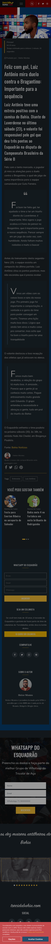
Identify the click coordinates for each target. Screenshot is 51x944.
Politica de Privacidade (35, 932)
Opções (11, 939)
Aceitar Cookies (35, 939)
